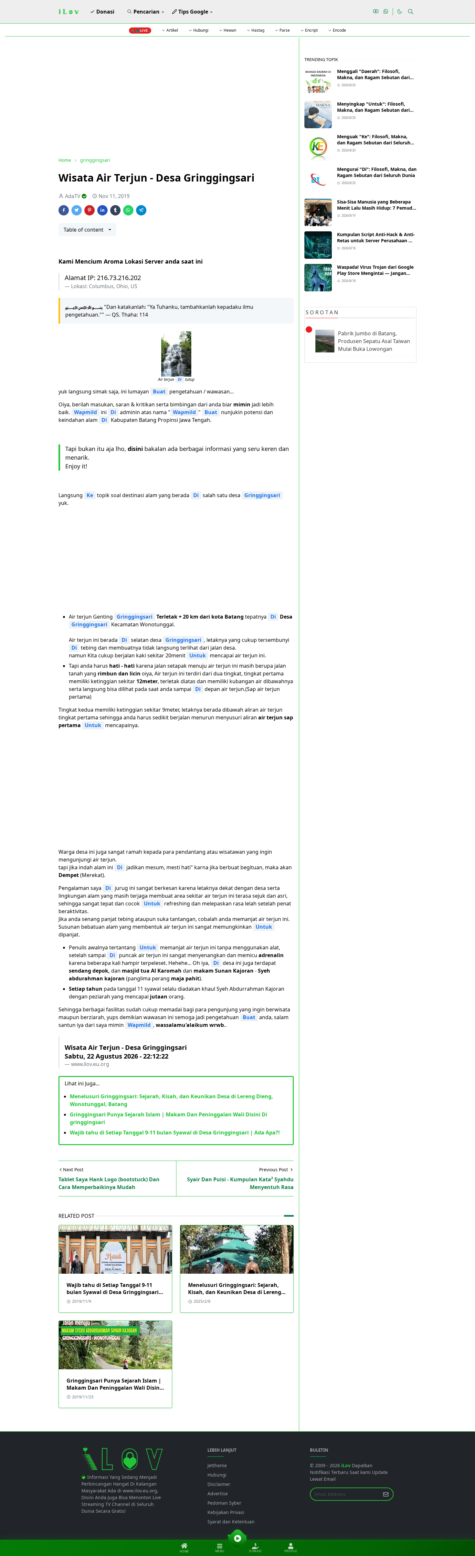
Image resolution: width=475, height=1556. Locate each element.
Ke (90, 495)
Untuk (197, 655)
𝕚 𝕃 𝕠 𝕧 (68, 11)
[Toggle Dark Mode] (399, 11)
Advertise (217, 1493)
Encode (339, 30)
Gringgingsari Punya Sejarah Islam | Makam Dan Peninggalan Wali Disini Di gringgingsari (114, 1387)
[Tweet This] (76, 210)
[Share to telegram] (141, 210)
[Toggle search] (411, 11)
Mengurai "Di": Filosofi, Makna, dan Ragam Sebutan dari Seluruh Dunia (377, 172)
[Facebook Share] (63, 210)
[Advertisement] (176, 97)
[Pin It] (89, 210)
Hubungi (200, 30)
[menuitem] (102, 11)
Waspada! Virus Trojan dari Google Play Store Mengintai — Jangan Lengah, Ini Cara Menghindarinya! (375, 273)
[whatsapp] (386, 12)
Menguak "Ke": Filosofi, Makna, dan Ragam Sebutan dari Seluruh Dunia (373, 142)
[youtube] (376, 12)
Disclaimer (218, 1484)
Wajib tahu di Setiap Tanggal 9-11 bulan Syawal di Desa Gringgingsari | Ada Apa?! (175, 1132)
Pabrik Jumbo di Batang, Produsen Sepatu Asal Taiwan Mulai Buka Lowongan (374, 341)
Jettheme (217, 1465)
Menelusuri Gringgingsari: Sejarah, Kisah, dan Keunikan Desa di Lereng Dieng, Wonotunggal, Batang (234, 1292)
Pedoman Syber (224, 1503)
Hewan (229, 30)
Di (180, 379)
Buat (159, 391)
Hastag (257, 30)
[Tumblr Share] (115, 210)
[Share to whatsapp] (128, 210)
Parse (284, 30)
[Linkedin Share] (102, 210)
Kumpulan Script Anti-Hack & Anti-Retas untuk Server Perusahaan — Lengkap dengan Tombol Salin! (376, 240)
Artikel (171, 30)
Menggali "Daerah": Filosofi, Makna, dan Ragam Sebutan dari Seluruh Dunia (373, 77)
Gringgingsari (262, 495)
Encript (311, 30)
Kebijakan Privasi (225, 1512)
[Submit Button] (386, 1494)
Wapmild (85, 412)
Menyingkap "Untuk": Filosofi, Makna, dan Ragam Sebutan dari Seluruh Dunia (373, 110)
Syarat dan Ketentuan (231, 1522)
